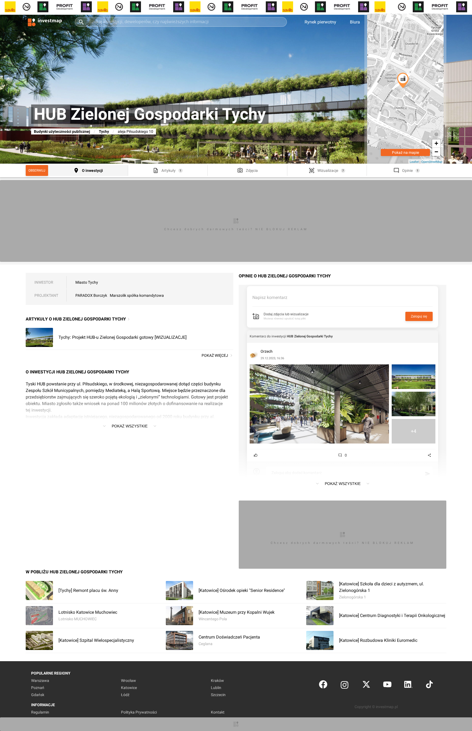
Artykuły (168, 170)
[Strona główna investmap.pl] (45, 21)
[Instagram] (344, 685)
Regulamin (40, 712)
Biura (355, 22)
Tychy (104, 131)
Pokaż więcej (215, 355)
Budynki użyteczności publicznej (62, 131)
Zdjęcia (252, 170)
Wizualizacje (327, 170)
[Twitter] (366, 685)
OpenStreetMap (431, 161)
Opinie (407, 170)
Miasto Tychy (86, 282)
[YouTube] (387, 685)
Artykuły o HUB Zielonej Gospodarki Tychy (76, 319)
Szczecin (218, 695)
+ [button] (436, 143)
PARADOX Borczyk (91, 295)
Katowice (129, 687)
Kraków (217, 680)
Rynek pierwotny (320, 22)
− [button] (436, 151)
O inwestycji (92, 170)
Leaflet (414, 161)
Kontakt (218, 712)
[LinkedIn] (408, 685)
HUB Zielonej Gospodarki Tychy (310, 336)
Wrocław (128, 680)
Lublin (216, 687)
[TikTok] (429, 685)
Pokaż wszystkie (130, 426)
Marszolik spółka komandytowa (137, 295)
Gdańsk (37, 695)
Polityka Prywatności (139, 712)
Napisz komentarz (269, 297)
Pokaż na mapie (405, 152)
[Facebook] (323, 685)
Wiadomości (412, 22)
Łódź (125, 695)
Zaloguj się (419, 316)
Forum (380, 22)
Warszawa (40, 680)
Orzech (267, 351)
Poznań (37, 687)
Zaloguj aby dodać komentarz (297, 473)
